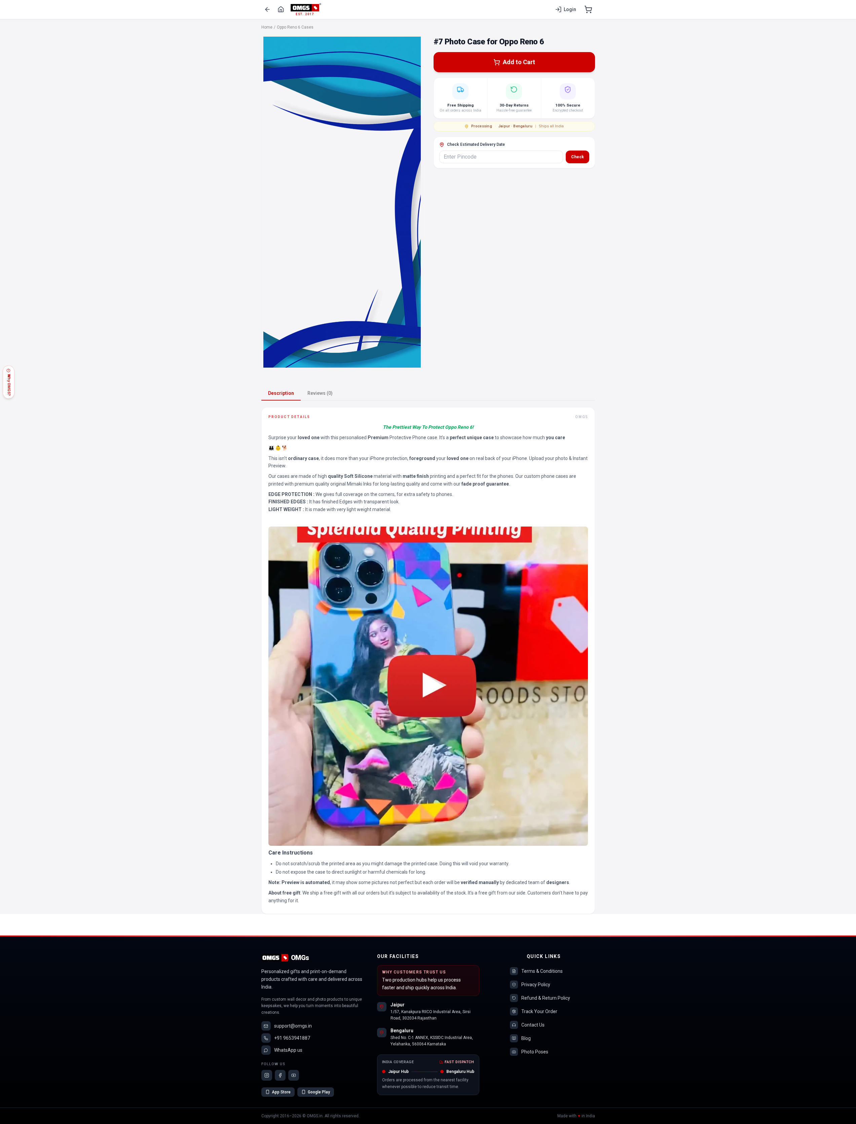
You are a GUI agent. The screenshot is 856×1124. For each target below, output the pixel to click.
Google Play (319, 1092)
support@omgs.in (293, 1026)
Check (577, 157)
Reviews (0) (320, 393)
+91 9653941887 (292, 1038)
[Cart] (588, 9)
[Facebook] (280, 1075)
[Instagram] (266, 1075)
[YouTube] (293, 1075)
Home (266, 27)
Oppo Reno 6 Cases (295, 27)
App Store (281, 1092)
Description (281, 393)
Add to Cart (519, 62)
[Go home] (281, 9)
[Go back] (267, 9)
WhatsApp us (288, 1050)
